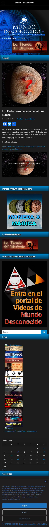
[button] (45, 481)
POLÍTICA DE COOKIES (10, 524)
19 (18, 459)
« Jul (3, 469)
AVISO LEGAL (42, 524)
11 (11, 455)
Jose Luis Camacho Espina (26, 119)
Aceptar (24, 506)
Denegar (24, 512)
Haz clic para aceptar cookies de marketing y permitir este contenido (24, 164)
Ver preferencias (24, 519)
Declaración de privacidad (27, 524)
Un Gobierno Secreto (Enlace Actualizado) (21, 431)
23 (44, 459)
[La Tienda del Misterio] (29, 46)
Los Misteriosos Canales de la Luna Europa (23, 113)
